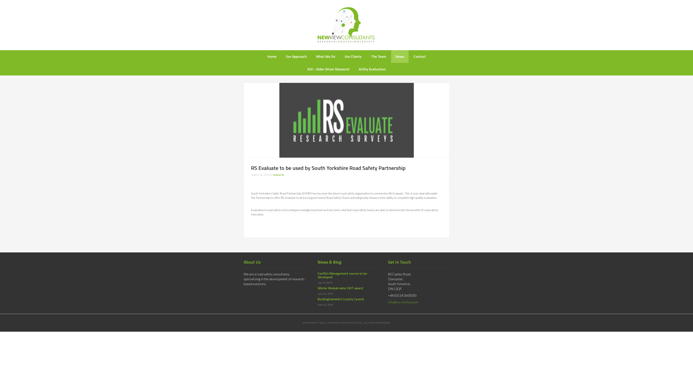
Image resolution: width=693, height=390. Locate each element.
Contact (420, 56)
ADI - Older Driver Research (328, 69)
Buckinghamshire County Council (341, 299)
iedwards (278, 174)
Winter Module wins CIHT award (340, 288)
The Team (378, 56)
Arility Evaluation (372, 69)
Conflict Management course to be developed (342, 275)
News (399, 56)
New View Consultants (346, 25)
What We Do (325, 56)
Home (271, 56)
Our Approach (296, 56)
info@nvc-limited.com (403, 302)
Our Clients (353, 56)
